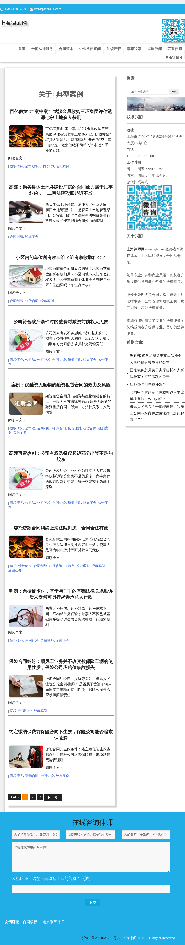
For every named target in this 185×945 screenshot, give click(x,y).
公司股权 (32, 166)
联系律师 (175, 49)
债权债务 (16, 166)
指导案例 (90, 360)
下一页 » (53, 797)
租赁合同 (32, 301)
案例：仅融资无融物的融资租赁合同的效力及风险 (61, 384)
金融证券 (20, 432)
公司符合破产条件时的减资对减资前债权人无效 (61, 321)
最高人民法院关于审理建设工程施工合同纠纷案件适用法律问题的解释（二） (157, 413)
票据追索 (134, 49)
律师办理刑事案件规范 (148, 384)
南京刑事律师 (53, 922)
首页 (21, 49)
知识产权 (114, 49)
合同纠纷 (16, 236)
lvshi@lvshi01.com (47, 9)
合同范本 (66, 49)
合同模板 (30, 922)
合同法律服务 (42, 49)
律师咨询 (74, 360)
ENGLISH (174, 58)
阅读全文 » (16, 158)
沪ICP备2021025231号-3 (101, 938)
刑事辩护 (47, 166)
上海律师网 (13, 23)
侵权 (13, 711)
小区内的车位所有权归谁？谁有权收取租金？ (61, 257)
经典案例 (62, 166)
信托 (13, 566)
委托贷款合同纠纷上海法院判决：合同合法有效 (61, 527)
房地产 (69, 566)
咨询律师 (154, 49)
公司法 (30, 360)
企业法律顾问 (90, 49)
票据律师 (47, 640)
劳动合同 (32, 776)
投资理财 (74, 428)
